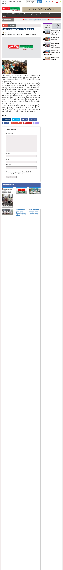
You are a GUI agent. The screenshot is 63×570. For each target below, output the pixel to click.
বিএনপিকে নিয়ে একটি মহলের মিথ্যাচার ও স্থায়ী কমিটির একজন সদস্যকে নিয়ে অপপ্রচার (7, 204)
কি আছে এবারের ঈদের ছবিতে (53, 20)
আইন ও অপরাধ (26, 14)
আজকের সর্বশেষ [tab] (47, 26)
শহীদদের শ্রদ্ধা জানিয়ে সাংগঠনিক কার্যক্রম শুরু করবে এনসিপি (7, 213)
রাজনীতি (13, 25)
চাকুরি (40, 14)
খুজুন (39, 2)
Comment (9, 134)
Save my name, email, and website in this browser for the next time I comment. (19, 173)
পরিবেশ (44, 14)
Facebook (7, 119)
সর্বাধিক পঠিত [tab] (56, 26)
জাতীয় (7, 14)
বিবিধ (4, 16)
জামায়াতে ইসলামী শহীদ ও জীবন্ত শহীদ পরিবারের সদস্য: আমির (35, 192)
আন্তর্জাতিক (19, 14)
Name (8, 153)
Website (8, 165)
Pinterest (28, 123)
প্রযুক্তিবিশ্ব (49, 14)
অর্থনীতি (13, 14)
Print (36, 123)
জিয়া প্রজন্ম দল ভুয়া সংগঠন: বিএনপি (20, 192)
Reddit (6, 123)
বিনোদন (54, 14)
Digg (25, 119)
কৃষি (32, 14)
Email (8, 159)
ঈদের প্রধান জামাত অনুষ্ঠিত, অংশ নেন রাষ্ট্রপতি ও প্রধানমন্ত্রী (56, 45)
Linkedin (33, 119)
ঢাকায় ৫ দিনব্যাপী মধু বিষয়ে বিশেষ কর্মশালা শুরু (32, 20)
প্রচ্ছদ (4, 14)
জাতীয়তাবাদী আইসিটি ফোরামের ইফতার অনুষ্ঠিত (52, 52)
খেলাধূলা (35, 14)
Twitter (16, 119)
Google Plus (17, 123)
